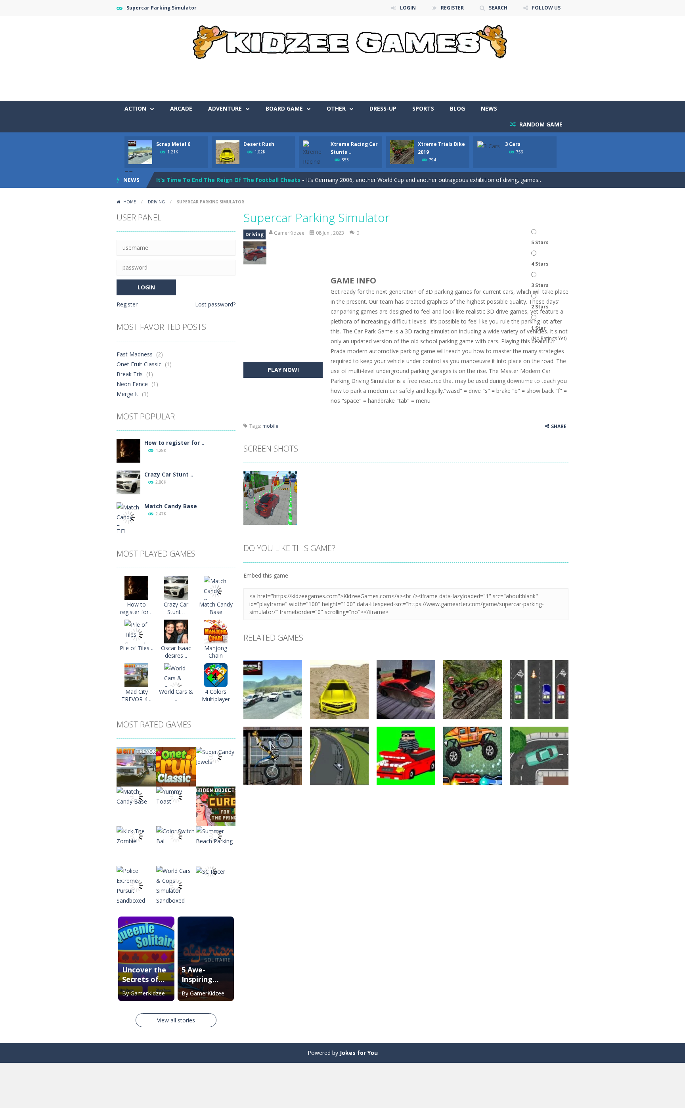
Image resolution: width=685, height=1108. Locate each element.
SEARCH (498, 7)
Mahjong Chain (215, 651)
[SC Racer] (210, 871)
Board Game (284, 108)
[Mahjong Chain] (216, 631)
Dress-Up (382, 108)
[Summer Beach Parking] (215, 835)
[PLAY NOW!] (140, 151)
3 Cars (512, 144)
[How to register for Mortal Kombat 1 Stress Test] (128, 450)
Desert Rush (258, 144)
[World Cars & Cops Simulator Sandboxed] (176, 885)
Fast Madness (135, 354)
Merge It (127, 394)
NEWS (489, 108)
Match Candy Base (170, 506)
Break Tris (130, 374)
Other (336, 108)
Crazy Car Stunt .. (168, 474)
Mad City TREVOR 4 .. (136, 695)
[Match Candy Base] (128, 517)
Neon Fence (132, 384)
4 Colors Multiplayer (216, 695)
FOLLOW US (546, 7)
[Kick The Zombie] (136, 835)
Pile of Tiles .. (136, 648)
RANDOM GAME (540, 124)
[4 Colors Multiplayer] (216, 674)
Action (135, 108)
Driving (156, 202)
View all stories (176, 1020)
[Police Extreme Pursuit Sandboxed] (136, 885)
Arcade (181, 108)
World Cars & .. (176, 695)
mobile (270, 426)
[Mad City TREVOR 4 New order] (136, 674)
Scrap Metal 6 (173, 144)
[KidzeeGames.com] (342, 40)
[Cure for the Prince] (215, 805)
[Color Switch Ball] (176, 835)
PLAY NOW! (283, 369)
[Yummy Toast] (176, 796)
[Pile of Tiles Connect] (136, 634)
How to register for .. (174, 442)
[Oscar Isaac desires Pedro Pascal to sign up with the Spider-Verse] (176, 631)
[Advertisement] (424, 77)
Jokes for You (359, 1052)
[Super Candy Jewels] (215, 756)
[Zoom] (270, 497)
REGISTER (452, 7)
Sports (423, 108)
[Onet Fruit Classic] (176, 766)
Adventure (225, 108)
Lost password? (215, 304)
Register (127, 304)
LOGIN (408, 7)
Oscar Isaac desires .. (176, 651)
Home (129, 202)
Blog (457, 108)
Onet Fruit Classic (139, 364)
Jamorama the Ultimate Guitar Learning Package (226, 180)
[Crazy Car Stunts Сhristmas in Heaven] (128, 482)
